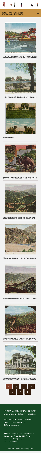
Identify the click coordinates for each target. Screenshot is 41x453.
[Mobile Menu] (38, 13)
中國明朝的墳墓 (8, 137)
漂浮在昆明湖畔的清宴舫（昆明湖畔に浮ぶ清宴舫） (20, 379)
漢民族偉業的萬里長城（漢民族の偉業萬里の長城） (20, 339)
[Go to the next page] (27, 392)
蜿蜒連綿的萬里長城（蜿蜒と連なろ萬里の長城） (19, 218)
